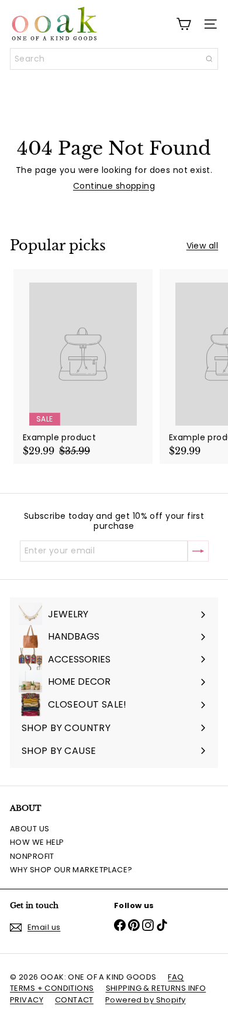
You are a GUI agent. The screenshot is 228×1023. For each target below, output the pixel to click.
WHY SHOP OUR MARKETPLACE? (71, 869)
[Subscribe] (198, 551)
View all (202, 246)
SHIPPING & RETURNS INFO (156, 988)
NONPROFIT (32, 856)
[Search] (209, 59)
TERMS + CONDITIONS (52, 988)
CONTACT (74, 999)
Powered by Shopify (145, 999)
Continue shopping (114, 186)
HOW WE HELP (37, 842)
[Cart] (183, 24)
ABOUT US (29, 828)
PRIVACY (26, 999)
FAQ (176, 977)
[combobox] (114, 59)
